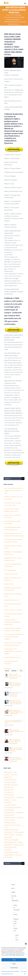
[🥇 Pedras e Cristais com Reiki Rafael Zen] (6, 693)
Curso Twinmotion (9, 812)
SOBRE (13, 892)
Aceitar (14, 959)
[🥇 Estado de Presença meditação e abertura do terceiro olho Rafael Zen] (6, 701)
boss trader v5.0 (8, 792)
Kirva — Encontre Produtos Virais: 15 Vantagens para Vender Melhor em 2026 (13, 491)
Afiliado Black (8, 772)
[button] (26, 943)
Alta (15, 772)
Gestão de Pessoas (9, 815)
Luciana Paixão (8, 832)
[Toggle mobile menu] (25, 3)
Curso (14, 800)
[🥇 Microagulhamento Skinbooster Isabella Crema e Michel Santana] (6, 711)
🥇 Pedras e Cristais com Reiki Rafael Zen (15, 693)
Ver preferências (14, 967)
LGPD (22, 971)
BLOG (13, 888)
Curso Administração (10, 805)
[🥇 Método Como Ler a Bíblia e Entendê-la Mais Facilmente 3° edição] (6, 683)
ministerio (19, 834)
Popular (7, 670)
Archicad (14, 774)
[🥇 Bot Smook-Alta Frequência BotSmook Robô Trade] (6, 730)
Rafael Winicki (8, 845)
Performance (8, 837)
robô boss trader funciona (11, 852)
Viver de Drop (8, 857)
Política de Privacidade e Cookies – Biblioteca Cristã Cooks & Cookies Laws (15, 917)
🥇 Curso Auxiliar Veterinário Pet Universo (15, 675)
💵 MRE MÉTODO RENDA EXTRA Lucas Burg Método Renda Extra (15, 749)
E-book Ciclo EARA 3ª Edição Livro (12, 657)
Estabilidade (19, 812)
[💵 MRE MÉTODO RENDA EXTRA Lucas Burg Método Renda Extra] (6, 748)
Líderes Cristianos (9, 834)
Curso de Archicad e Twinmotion (12, 807)
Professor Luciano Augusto (11, 839)
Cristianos (7, 800)
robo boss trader (18, 845)
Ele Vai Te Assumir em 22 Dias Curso (13, 610)
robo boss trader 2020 (10, 847)
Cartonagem (19, 797)
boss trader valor (9, 795)
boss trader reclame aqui (11, 784)
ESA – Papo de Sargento (10, 570)
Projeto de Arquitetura (10, 842)
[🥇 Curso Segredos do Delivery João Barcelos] (6, 740)
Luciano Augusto (19, 832)
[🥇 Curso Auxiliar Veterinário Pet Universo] (6, 675)
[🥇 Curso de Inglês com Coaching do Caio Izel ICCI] (6, 758)
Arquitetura (7, 777)
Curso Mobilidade (9, 810)
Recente (14, 670)
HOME (13, 884)
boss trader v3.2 (8, 787)
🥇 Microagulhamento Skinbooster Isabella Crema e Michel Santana (16, 712)
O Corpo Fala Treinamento (11, 574)
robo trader (7, 850)
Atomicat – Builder (9, 584)
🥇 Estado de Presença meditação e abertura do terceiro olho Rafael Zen (15, 702)
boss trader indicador (10, 782)
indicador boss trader (10, 822)
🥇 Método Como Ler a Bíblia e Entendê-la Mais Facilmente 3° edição (15, 684)
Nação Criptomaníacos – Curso (12, 600)
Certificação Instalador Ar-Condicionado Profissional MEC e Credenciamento (12, 622)
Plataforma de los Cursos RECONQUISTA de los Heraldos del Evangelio (12, 651)
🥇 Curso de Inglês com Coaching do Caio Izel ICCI (15, 758)
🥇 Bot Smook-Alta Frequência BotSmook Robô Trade (16, 731)
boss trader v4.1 (8, 790)
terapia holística (8, 855)
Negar (14, 963)
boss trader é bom (9, 797)
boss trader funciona (10, 779)
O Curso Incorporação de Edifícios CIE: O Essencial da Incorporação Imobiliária (13, 637)
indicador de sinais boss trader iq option (14, 826)
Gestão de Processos (9, 817)
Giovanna (20, 817)
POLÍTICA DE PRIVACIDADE (14, 898)
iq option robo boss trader (11, 829)
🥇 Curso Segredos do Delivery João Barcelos (14, 740)
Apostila (6, 774)
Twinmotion (18, 855)
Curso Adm (7, 802)
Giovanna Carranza (9, 820)
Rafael (20, 842)
